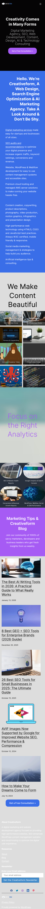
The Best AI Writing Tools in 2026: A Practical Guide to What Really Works (21, 588)
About (4, 854)
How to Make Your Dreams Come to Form (19, 788)
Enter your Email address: (14, 871)
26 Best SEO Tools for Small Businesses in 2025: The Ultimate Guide (18, 686)
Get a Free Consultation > (22, 51)
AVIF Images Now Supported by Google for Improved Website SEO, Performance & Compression (21, 737)
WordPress (26, 907)
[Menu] (40, 4)
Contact (5, 861)
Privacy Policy (8, 902)
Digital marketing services (18, 130)
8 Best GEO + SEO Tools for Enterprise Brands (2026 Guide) (20, 635)
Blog (4, 857)
